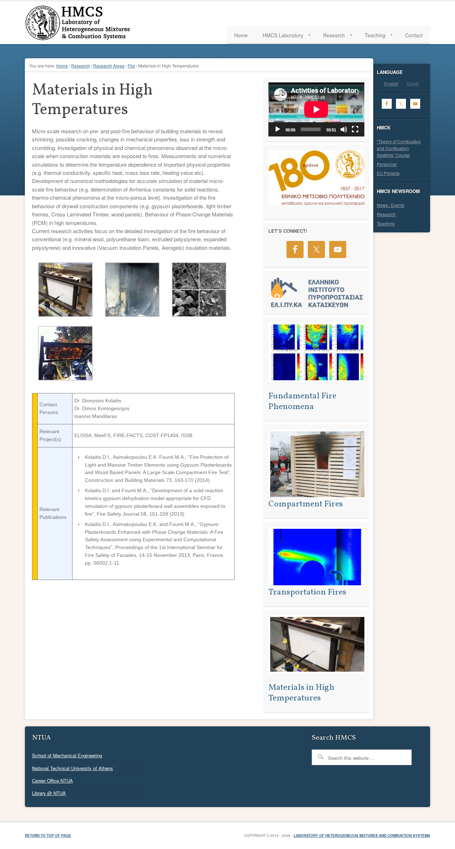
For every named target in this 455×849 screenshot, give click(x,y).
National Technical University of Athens (72, 768)
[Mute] (343, 129)
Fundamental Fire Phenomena (302, 401)
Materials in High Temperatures (301, 693)
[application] (316, 109)
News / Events (390, 205)
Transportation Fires (307, 592)
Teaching (386, 223)
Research (386, 214)
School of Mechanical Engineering (67, 755)
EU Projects (388, 173)
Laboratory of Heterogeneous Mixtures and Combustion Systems (362, 835)
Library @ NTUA (49, 793)
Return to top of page (48, 835)
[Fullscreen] (355, 129)
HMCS (92, 22)
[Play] (277, 129)
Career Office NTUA (52, 780)
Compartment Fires (305, 504)
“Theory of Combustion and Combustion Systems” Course (399, 148)
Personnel (387, 164)
